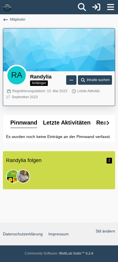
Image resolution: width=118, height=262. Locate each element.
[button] (71, 80)
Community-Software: (59, 253)
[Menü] (110, 7)
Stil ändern (105, 231)
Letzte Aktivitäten (67, 122)
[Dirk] (23, 176)
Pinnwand (23, 122)
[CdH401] (13, 176)
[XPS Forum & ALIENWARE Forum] (7, 7)
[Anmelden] (96, 7)
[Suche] (82, 7)
